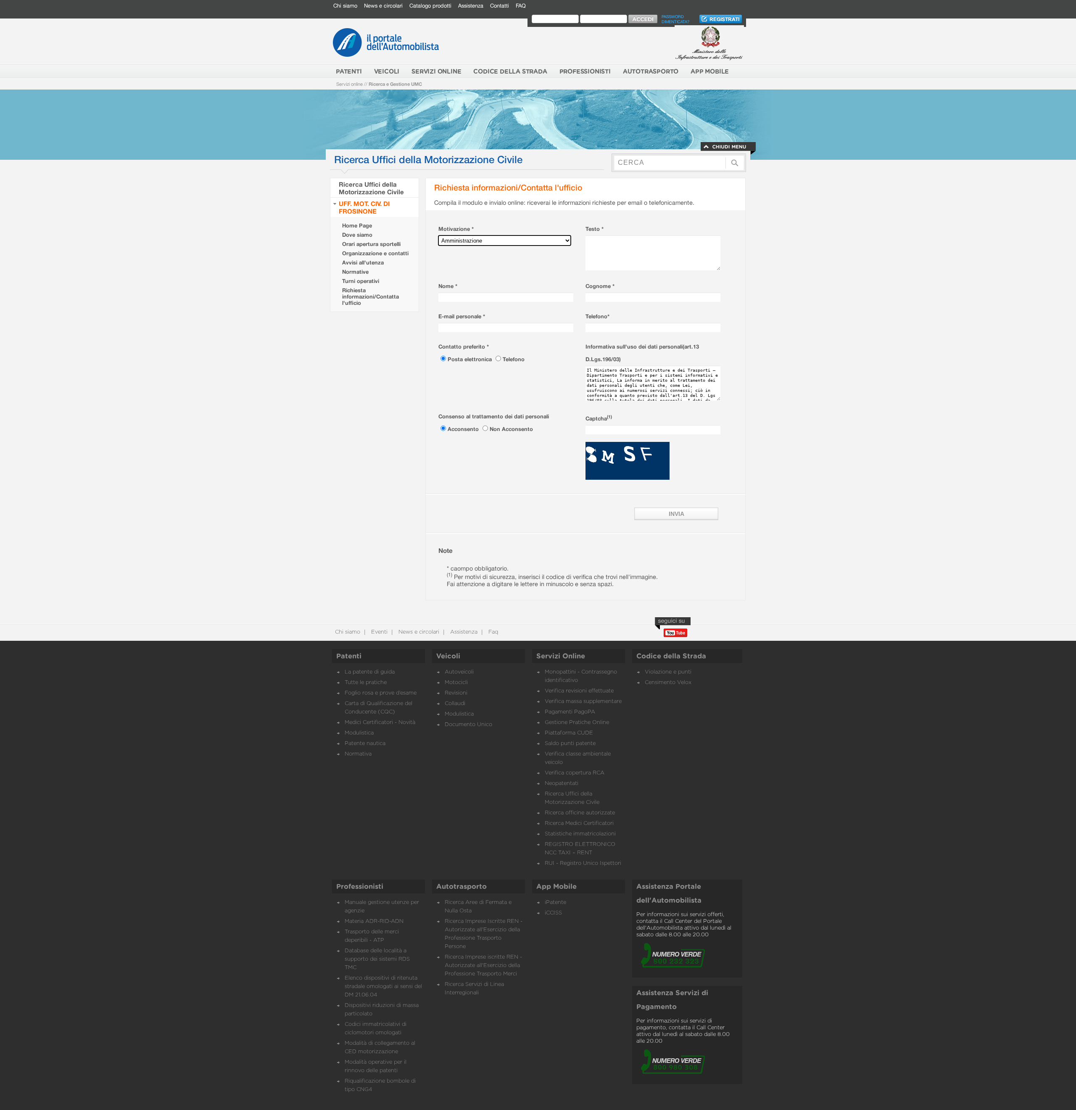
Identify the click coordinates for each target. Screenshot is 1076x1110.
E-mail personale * (461, 316)
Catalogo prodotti (430, 6)
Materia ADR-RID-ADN (374, 921)
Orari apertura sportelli (371, 244)
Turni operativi (360, 281)
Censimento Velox (668, 682)
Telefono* (597, 316)
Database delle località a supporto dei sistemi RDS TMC (377, 959)
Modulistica (359, 733)
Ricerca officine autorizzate (580, 813)
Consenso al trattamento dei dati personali (493, 416)
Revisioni (456, 693)
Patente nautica (365, 743)
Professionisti (359, 886)
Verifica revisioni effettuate (579, 691)
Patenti (348, 656)
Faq (492, 632)
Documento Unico (468, 724)
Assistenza (470, 6)
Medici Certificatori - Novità (380, 722)
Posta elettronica (470, 359)
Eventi (378, 632)
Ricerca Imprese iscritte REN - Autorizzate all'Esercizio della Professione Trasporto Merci (483, 965)
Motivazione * (456, 229)
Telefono (514, 359)
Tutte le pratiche (366, 682)
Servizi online (349, 84)
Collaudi (455, 703)
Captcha (598, 418)
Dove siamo (357, 235)
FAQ (521, 6)
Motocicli (456, 682)
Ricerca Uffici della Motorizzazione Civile (371, 188)
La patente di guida (370, 672)
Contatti (499, 6)
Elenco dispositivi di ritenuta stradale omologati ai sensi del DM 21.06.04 (383, 986)
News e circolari (383, 6)
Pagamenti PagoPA (570, 712)
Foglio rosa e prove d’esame (381, 693)
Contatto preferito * (463, 347)
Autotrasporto (461, 886)
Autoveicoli (459, 672)
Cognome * (599, 286)
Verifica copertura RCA (574, 773)
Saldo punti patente (570, 743)
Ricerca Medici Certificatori (579, 823)
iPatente (555, 902)
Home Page (357, 225)
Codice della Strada (671, 656)
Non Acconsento (511, 429)
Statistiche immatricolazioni (580, 834)
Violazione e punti (668, 672)
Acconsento (464, 429)
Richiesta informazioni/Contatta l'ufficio (370, 296)
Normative (355, 272)
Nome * (447, 286)
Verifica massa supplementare (583, 701)
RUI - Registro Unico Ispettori (583, 863)
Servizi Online (560, 656)
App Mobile (556, 886)
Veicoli (448, 656)
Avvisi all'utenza (363, 262)
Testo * (594, 229)
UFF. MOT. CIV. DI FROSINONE (364, 207)
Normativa (358, 754)
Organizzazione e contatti (375, 253)
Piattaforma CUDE (569, 733)
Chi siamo (345, 6)
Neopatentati (561, 783)
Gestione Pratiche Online (577, 722)
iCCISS (553, 913)
